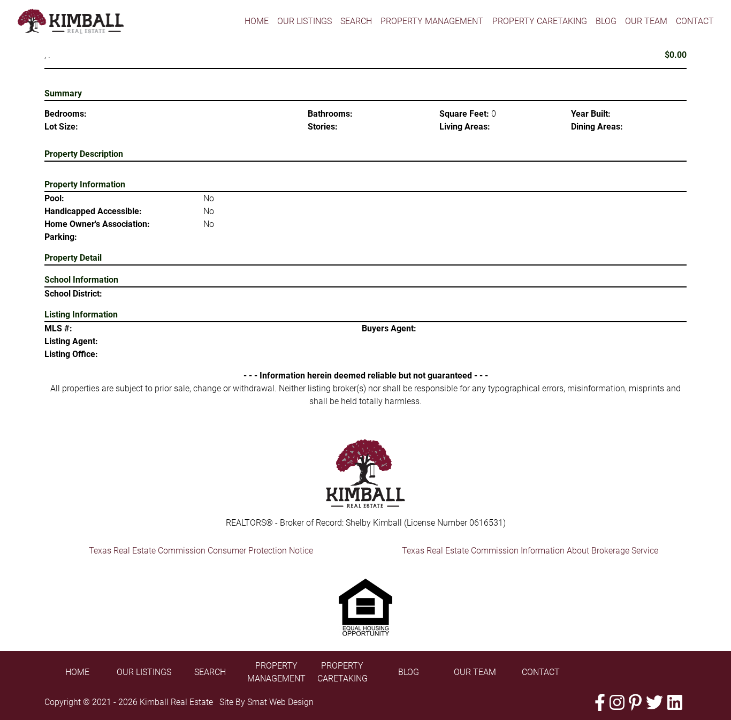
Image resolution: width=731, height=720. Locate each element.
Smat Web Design (280, 702)
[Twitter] (654, 702)
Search (356, 21)
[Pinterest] (635, 702)
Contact (695, 21)
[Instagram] (617, 702)
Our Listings (304, 21)
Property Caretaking (539, 21)
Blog (606, 21)
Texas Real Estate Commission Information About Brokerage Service (530, 550)
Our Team (646, 21)
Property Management (431, 21)
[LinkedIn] (674, 702)
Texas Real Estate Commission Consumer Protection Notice (201, 550)
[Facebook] (600, 702)
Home (257, 21)
